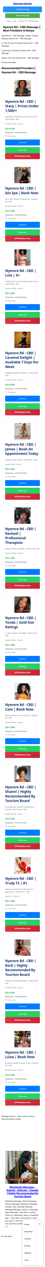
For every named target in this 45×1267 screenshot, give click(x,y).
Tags (14, 21)
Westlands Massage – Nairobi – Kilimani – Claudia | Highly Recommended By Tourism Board (22, 1192)
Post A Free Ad (22, 15)
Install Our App (22, 9)
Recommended (9, 62)
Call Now (22, 142)
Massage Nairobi (22, 3)
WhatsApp (22, 150)
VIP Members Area (22, 156)
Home (9, 21)
